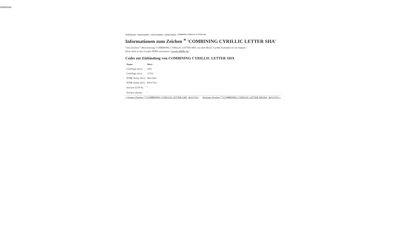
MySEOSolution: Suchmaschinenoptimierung (162, 14)
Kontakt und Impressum (264, 3)
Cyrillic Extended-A (157, 34)
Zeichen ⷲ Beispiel (170, 34)
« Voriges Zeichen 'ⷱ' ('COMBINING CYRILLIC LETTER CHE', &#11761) (162, 97)
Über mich (238, 3)
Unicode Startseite (143, 34)
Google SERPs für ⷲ (180, 51)
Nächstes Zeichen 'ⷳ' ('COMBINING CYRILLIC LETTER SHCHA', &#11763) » (242, 97)
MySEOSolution (130, 34)
